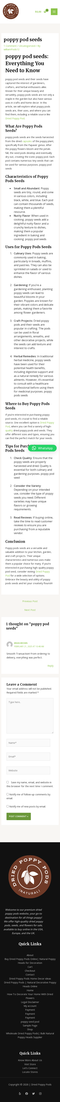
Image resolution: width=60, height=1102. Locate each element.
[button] (42, 448)
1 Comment (10, 45)
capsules (27, 141)
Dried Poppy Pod (14, 118)
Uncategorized (27, 45)
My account (30, 1005)
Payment (30, 1009)
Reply (51, 665)
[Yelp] (19, 1093)
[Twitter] (33, 1093)
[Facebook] (26, 1093)
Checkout (30, 970)
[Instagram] (40, 1093)
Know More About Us (30, 1060)
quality (9, 430)
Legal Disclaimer (30, 1002)
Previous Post (30, 601)
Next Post (30, 609)
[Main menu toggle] (54, 11)
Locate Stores (30, 1072)
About (30, 955)
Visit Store (30, 1064)
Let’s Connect (30, 1068)
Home (30, 990)
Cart (30, 966)
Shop (30, 1029)
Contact (30, 974)
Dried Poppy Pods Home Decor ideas (30, 978)
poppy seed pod (30, 1021)
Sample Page (30, 1025)
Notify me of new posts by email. (27, 806)
